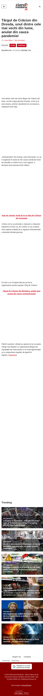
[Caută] (39, 6)
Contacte (27, 657)
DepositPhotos (26, 685)
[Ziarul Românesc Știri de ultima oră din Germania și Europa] (21, 6)
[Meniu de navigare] (4, 6)
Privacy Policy (6, 660)
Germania (22, 45)
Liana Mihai (8, 40)
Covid (12, 45)
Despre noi (16, 657)
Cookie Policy (15, 660)
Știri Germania (19, 40)
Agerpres (12, 355)
